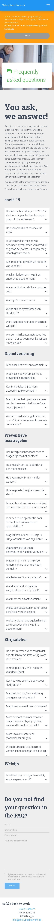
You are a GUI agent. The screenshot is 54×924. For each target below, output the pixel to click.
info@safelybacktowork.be (27, 919)
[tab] (27, 215)
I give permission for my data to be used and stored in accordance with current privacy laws (27, 876)
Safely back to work (13, 5)
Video (27, 36)
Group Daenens (27, 909)
